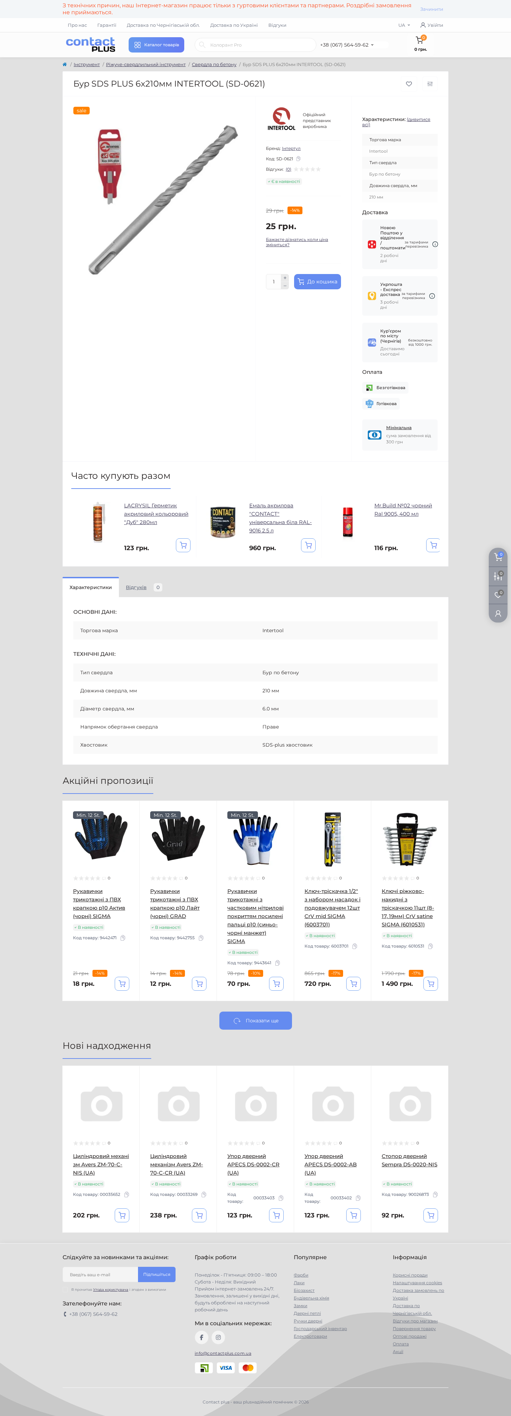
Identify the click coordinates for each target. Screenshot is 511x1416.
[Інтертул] (281, 121)
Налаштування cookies (417, 1282)
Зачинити (431, 9)
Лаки (299, 1282)
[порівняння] (430, 84)
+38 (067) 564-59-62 (344, 45)
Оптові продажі (410, 1336)
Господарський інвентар (320, 1328)
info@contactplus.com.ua (223, 1353)
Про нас (77, 25)
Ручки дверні (308, 1321)
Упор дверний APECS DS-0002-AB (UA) (331, 1164)
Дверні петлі (307, 1313)
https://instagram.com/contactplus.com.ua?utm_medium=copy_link (218, 1337)
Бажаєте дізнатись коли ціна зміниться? (297, 242)
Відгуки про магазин (415, 1321)
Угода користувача (110, 1289)
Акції (398, 1351)
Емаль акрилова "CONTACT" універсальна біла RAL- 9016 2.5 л (280, 518)
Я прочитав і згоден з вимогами (118, 1289)
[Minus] (285, 286)
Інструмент (87, 64)
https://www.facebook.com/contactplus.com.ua (202, 1337)
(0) (288, 169)
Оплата (401, 1343)
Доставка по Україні (234, 25)
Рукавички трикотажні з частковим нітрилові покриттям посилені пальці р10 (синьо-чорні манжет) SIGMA (255, 916)
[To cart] (183, 545)
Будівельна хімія (311, 1298)
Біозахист (304, 1290)
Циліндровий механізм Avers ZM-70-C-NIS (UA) (101, 1164)
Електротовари (310, 1336)
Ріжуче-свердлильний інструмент (146, 64)
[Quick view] (129, 811)
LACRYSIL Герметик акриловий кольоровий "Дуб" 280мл (156, 513)
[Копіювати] (298, 158)
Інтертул (291, 148)
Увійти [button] (435, 25)
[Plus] (285, 278)
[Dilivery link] (435, 244)
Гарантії (106, 25)
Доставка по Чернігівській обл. (163, 25)
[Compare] (129, 837)
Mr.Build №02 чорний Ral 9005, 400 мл (403, 509)
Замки (300, 1305)
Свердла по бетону (214, 64)
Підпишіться (156, 1274)
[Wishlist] (129, 824)
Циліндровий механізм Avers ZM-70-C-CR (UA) (176, 1164)
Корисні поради (410, 1275)
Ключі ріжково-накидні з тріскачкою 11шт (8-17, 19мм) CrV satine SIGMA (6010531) (408, 908)
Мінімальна (399, 427)
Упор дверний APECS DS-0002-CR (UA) (253, 1164)
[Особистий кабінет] (498, 613)
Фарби (301, 1275)
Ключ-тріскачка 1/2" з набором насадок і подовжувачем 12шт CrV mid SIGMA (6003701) (332, 908)
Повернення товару (414, 1328)
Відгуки (277, 25)
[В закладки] (409, 84)
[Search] (202, 45)
